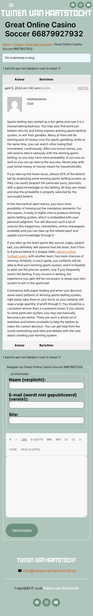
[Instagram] (80, 5)
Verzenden (22, 530)
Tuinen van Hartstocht (61, 588)
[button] (11, 5)
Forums (18, 44)
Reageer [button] (44, 88)
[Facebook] (73, 5)
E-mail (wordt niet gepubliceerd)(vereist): (43, 397)
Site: (13, 415)
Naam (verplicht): (27, 380)
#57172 (83, 88)
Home (6, 44)
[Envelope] (88, 5)
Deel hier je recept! (39, 44)
